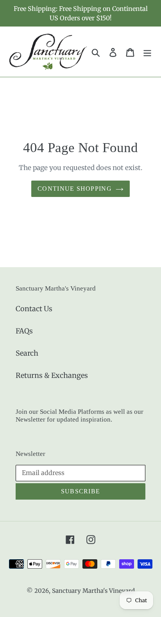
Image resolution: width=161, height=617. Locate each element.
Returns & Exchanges (52, 375)
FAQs (24, 330)
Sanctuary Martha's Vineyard (93, 590)
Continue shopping (75, 188)
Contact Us (34, 308)
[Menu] (147, 52)
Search (27, 353)
